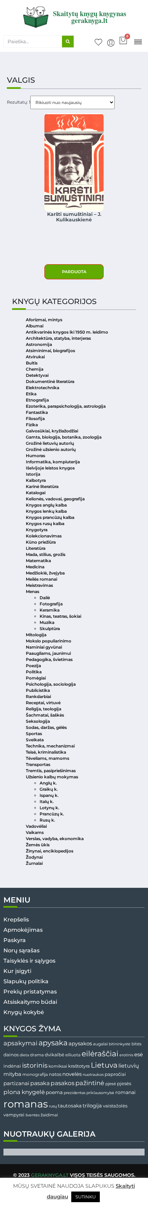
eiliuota (73, 1055)
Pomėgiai (36, 678)
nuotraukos (93, 1074)
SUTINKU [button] (85, 1196)
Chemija (34, 369)
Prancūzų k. (52, 813)
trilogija (92, 1106)
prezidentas (74, 1092)
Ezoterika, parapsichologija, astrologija (66, 406)
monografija (35, 1074)
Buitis (32, 362)
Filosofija (35, 418)
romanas (25, 1104)
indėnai (12, 1066)
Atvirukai (35, 356)
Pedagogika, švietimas (49, 659)
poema (54, 1092)
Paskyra (14, 940)
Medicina (35, 566)
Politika (34, 671)
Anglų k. (48, 783)
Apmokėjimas (23, 930)
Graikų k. (49, 789)
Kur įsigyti (17, 971)
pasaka (40, 1083)
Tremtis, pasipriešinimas (51, 770)
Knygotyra (36, 529)
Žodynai (34, 857)
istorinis (34, 1065)
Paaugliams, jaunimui (48, 653)
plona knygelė (24, 1092)
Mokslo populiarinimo (48, 640)
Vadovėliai (36, 826)
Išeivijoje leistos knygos (50, 468)
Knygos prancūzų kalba (50, 517)
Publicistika (38, 690)
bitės (136, 1044)
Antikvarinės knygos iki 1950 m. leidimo (67, 332)
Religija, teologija (43, 708)
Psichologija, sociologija (51, 684)
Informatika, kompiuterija (53, 461)
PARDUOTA (74, 271)
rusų (53, 1106)
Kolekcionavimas (44, 535)
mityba (12, 1074)
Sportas (34, 733)
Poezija (33, 665)
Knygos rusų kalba (45, 523)
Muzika (47, 622)
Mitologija (36, 634)
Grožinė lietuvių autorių (50, 443)
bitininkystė (119, 1044)
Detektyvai (37, 375)
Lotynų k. (49, 807)
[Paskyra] (110, 42)
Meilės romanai (41, 579)
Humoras (35, 455)
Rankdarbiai (38, 696)
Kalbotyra (36, 480)
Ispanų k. (49, 795)
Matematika (38, 560)
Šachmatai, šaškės (45, 715)
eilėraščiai (100, 1053)
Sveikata (35, 739)
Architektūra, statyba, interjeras (58, 338)
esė (138, 1054)
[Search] (68, 41)
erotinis (126, 1055)
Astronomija (39, 344)
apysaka (53, 1042)
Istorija (33, 474)
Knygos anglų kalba (46, 505)
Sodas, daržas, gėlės (46, 727)
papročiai (115, 1074)
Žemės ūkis (38, 844)
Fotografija (51, 603)
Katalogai (35, 492)
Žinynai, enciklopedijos (49, 850)
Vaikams (35, 832)
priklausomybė (100, 1092)
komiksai (58, 1066)
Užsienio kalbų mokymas (52, 776)
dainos (11, 1054)
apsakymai (20, 1043)
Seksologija (38, 721)
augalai (100, 1043)
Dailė (45, 597)
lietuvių (128, 1065)
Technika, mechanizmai (50, 745)
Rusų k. (47, 820)
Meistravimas (39, 585)
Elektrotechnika (42, 387)
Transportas (38, 764)
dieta (24, 1055)
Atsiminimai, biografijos (50, 350)
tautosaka (70, 1106)
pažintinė (89, 1083)
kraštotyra (79, 1066)
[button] (138, 41)
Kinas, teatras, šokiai (60, 616)
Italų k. (47, 801)
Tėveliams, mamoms (47, 758)
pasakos (62, 1083)
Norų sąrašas (21, 950)
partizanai (16, 1083)
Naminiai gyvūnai (44, 647)
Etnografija (37, 400)
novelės (72, 1074)
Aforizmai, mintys (44, 319)
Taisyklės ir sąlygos (29, 960)
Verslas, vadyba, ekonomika (55, 838)
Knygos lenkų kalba (46, 511)
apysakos (80, 1043)
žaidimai (49, 1114)
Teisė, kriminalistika (46, 752)
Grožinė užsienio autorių (51, 449)
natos (55, 1074)
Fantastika (37, 412)
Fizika (32, 424)
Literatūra (35, 548)
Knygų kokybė (23, 1012)
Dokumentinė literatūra (50, 381)
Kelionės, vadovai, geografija (55, 498)
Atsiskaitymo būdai (30, 1002)
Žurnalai (34, 863)
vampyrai (13, 1114)
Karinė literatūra (42, 486)
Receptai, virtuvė (43, 702)
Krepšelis (16, 919)
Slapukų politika (26, 981)
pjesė (110, 1083)
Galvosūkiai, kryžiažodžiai (52, 430)
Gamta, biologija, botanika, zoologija (64, 437)
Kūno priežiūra (41, 542)
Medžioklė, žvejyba (45, 573)
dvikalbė (54, 1054)
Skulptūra (50, 628)
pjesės (124, 1083)
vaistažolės (115, 1105)
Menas (32, 591)
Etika (31, 393)
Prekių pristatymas (30, 991)
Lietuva (104, 1064)
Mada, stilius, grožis (45, 554)
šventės (32, 1115)
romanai (125, 1092)
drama (37, 1054)
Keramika (50, 610)
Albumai (34, 325)
